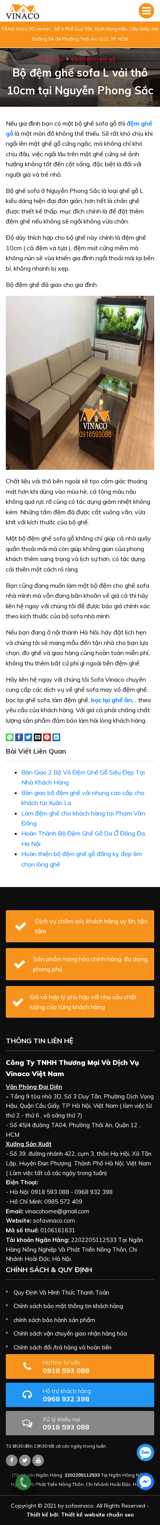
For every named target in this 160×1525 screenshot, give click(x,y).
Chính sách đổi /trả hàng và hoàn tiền (62, 1347)
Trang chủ (50, 59)
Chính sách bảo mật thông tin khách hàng (68, 1306)
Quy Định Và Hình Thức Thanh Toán (61, 1292)
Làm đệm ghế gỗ (93, 59)
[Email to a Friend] (38, 736)
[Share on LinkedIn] (56, 736)
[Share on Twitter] (28, 736)
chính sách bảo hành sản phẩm (54, 1320)
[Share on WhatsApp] (10, 736)
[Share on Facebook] (19, 736)
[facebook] (145, 1481)
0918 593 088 (66, 1367)
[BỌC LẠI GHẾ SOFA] (22, 11)
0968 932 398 (67, 1395)
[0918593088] (145, 1452)
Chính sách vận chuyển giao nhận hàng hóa (70, 1333)
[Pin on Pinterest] (47, 736)
